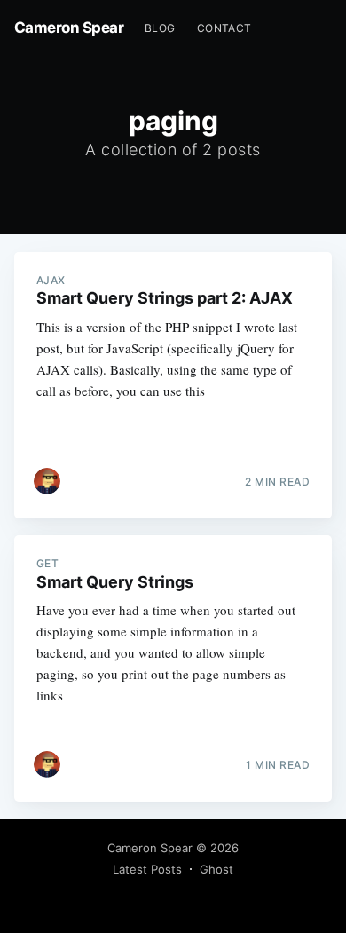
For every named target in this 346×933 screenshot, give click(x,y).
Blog (160, 28)
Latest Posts (147, 869)
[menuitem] (160, 28)
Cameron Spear (69, 27)
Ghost (216, 869)
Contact (224, 28)
